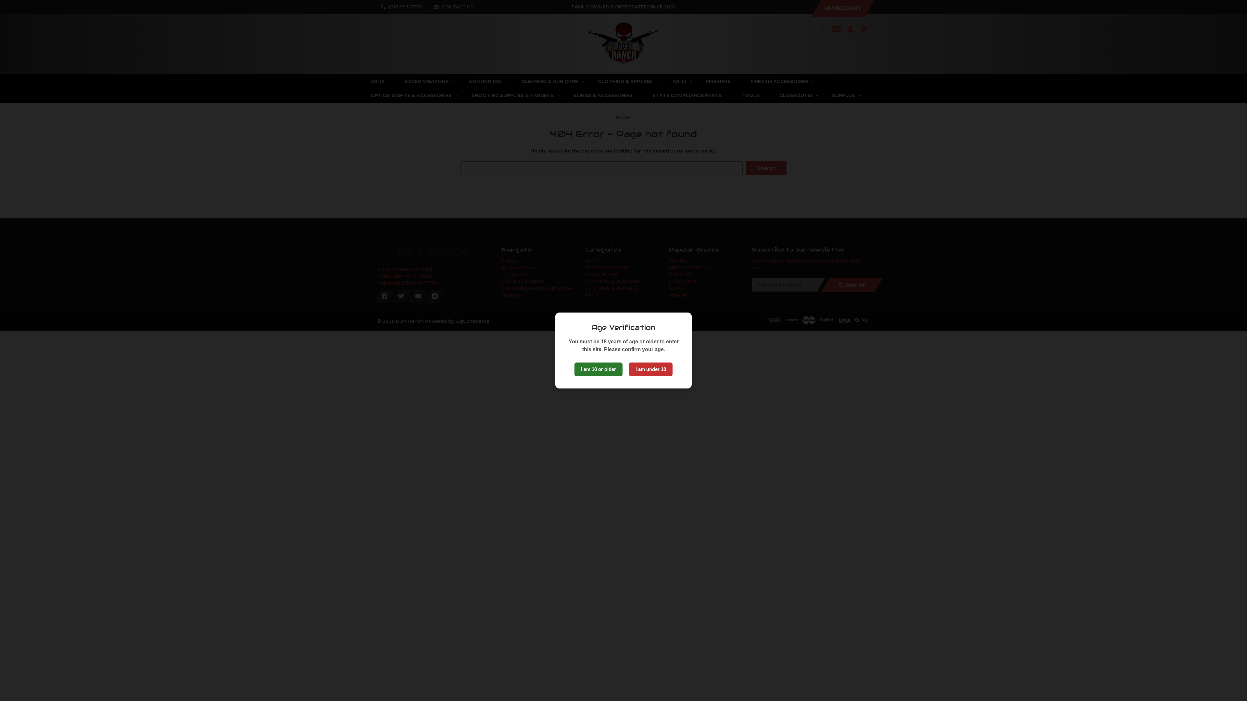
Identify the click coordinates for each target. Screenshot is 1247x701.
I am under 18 (651, 369)
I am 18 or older (598, 369)
